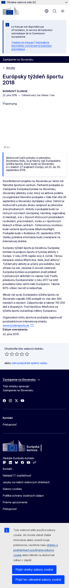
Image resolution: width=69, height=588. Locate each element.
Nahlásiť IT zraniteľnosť (17, 475)
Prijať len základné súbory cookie (38, 579)
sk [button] (46, 11)
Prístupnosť (10, 424)
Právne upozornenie (15, 502)
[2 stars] (9, 354)
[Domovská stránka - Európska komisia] (11, 11)
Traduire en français (22, 42)
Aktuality (10, 67)
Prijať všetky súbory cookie (34, 569)
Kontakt (7, 469)
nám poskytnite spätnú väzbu (29, 363)
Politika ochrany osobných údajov (23, 495)
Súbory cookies (12, 489)
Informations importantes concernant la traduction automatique (31, 45)
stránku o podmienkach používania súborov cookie (35, 550)
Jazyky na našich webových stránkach (26, 482)
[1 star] (6, 354)
